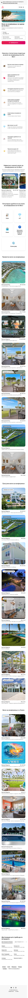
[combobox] (13, 34)
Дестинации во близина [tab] (7, 941)
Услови (16, 991)
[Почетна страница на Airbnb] (3, 7)
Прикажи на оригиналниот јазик (10, 3)
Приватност (11, 991)
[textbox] (7, 38)
